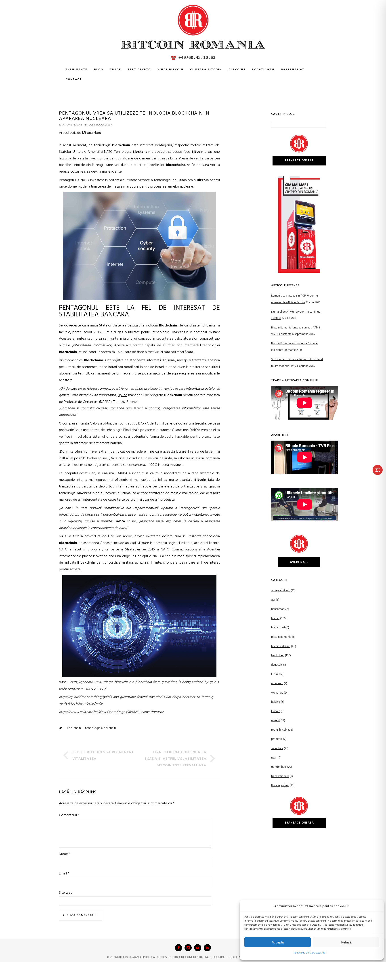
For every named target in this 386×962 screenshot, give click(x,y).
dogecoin (277, 665)
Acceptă (278, 942)
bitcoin (90, 125)
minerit (275, 720)
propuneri (95, 549)
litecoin (275, 711)
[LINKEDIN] (207, 947)
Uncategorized (280, 785)
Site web (66, 893)
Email (64, 873)
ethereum (277, 683)
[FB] (178, 947)
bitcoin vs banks (280, 646)
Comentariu (69, 815)
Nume (64, 854)
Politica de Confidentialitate (190, 957)
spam (274, 757)
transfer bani (279, 767)
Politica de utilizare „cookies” (309, 953)
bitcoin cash (278, 627)
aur (273, 600)
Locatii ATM (263, 69)
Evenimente (76, 69)
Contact (74, 79)
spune (122, 395)
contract (126, 424)
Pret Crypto (139, 69)
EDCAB (275, 674)
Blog (98, 69)
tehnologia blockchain (100, 728)
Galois (94, 424)
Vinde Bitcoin (170, 69)
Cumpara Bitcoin (206, 69)
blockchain (104, 125)
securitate (277, 748)
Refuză (346, 942)
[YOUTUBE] (197, 947)
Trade (115, 69)
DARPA (105, 402)
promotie (277, 739)
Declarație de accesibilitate (232, 957)
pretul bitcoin (279, 730)
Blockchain (73, 728)
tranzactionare (280, 776)
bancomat (277, 609)
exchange (277, 692)
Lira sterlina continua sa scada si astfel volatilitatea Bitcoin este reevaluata (175, 758)
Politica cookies (155, 957)
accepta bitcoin (280, 590)
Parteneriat (292, 69)
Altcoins (237, 69)
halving (275, 702)
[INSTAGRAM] (188, 947)
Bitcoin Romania (281, 637)
